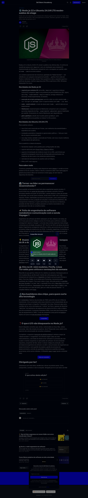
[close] (57, 234)
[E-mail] (44, 260)
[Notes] (50, 260)
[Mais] (55, 260)
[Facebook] (38, 260)
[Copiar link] (32, 260)
